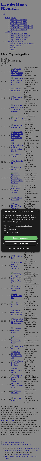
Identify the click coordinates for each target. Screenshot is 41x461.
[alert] (20, 230)
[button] (20, 248)
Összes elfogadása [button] (20, 238)
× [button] (37, 211)
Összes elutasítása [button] (20, 243)
